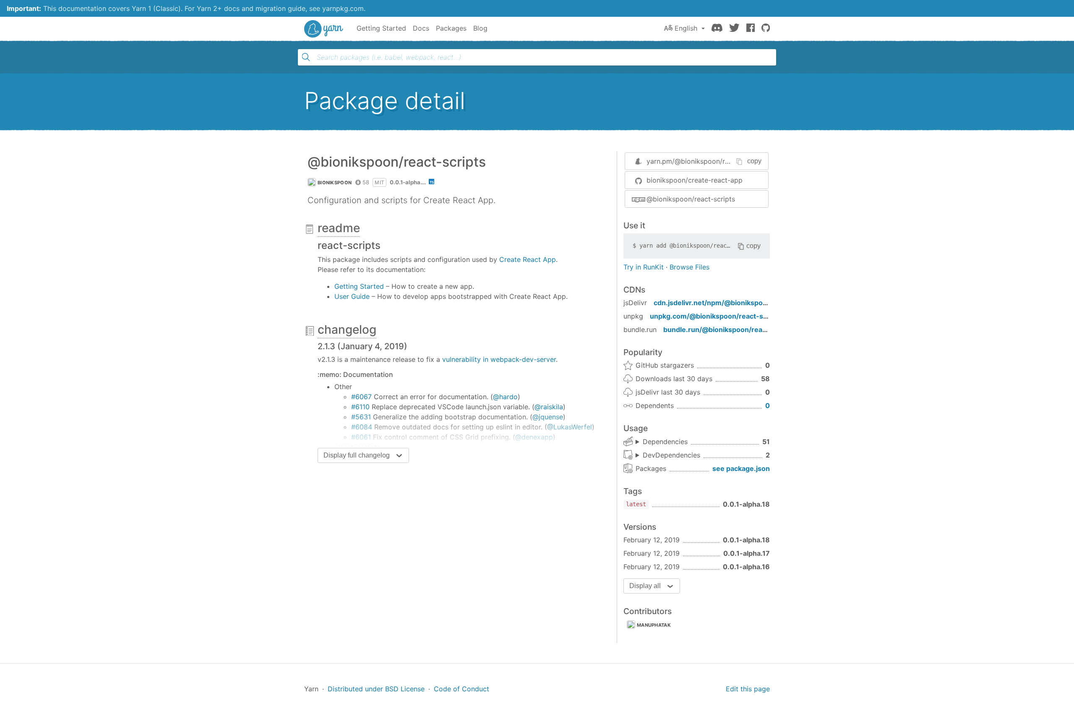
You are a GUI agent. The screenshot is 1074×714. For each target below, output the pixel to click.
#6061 (361, 437)
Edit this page (748, 689)
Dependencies (665, 441)
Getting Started (381, 28)
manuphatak (654, 625)
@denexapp (534, 437)
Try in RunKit (643, 267)
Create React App (527, 259)
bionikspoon (335, 183)
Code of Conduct (461, 689)
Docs (421, 28)
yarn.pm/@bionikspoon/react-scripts (704, 161)
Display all (645, 585)
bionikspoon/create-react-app (694, 180)
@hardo (505, 396)
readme (339, 228)
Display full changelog (356, 455)
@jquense (547, 417)
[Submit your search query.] (306, 57)
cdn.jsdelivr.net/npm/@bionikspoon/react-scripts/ (736, 302)
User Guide (352, 296)
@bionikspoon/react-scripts (690, 199)
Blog (480, 28)
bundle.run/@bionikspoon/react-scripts (729, 329)
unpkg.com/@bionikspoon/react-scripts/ (717, 316)
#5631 (361, 417)
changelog (347, 329)
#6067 (361, 396)
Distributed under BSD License (376, 689)
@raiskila (548, 407)
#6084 (361, 427)
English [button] (686, 28)
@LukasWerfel (569, 427)
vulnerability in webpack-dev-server (499, 359)
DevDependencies (671, 455)
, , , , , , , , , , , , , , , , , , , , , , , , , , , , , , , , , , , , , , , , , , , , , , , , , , (662, 442)
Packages (451, 28)
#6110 (360, 407)
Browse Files (689, 267)
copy (754, 161)
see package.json (741, 468)
